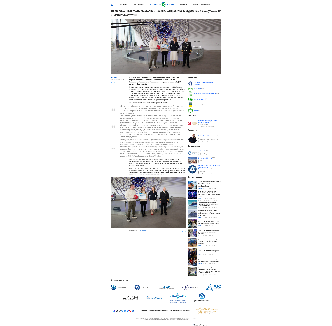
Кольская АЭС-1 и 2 (205, 158)
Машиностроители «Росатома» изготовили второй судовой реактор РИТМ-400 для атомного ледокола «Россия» (209, 270)
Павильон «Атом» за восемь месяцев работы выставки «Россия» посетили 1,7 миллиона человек (209, 193)
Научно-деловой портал (201, 4)
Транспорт (202, 153)
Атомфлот (201, 151)
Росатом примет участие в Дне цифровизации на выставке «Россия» (208, 232)
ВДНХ (196, 110)
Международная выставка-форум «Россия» (207, 121)
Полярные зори (204, 162)
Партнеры (184, 4)
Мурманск (197, 105)
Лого (163, 4)
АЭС (201, 160)
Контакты (186, 310)
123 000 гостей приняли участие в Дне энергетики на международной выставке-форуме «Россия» (209, 184)
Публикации (124, 4)
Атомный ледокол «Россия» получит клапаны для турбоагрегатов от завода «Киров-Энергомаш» (209, 213)
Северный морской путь (212, 154)
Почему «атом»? (176, 310)
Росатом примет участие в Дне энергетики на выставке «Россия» (209, 251)
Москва (206, 124)
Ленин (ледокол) (200, 99)
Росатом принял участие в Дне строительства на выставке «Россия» (208, 241)
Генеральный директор (206, 141)
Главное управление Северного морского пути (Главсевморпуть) (209, 138)
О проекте (143, 310)
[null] (112, 83)
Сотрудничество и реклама (158, 310)
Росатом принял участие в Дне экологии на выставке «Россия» (208, 222)
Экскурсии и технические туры (205, 93)
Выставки (197, 88)
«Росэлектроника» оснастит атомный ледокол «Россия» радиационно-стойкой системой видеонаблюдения (208, 203)
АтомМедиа (142, 231)
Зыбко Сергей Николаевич (207, 136)
